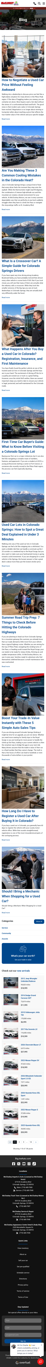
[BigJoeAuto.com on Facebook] (12, 1163)
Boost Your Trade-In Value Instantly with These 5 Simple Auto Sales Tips (21, 723)
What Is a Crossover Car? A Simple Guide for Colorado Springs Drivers (21, 266)
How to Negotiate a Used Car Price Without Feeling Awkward (23, 85)
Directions (23, 1279)
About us (23, 1254)
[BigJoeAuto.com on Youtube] (23, 1163)
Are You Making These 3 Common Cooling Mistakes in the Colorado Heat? (21, 175)
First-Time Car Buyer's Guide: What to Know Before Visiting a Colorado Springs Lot (23, 446)
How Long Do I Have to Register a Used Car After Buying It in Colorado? (20, 816)
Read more (6, 119)
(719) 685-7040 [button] (24, 1220)
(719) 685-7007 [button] (24, 1206)
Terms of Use (23, 1297)
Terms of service (23, 1291)
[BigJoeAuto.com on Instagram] (28, 1163)
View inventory (23, 1248)
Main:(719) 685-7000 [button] (24, 1187)
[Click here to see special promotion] (23, 8)
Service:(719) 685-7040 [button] (24, 1190)
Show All (39, 921)
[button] (35, 3)
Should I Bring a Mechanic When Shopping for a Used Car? (21, 896)
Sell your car (23, 1260)
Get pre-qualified (23, 1267)
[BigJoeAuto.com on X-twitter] (17, 1163)
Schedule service (23, 1273)
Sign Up (23, 1341)
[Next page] (35, 1142)
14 (31, 1142)
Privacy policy (23, 1285)
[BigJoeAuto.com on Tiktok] (33, 1163)
